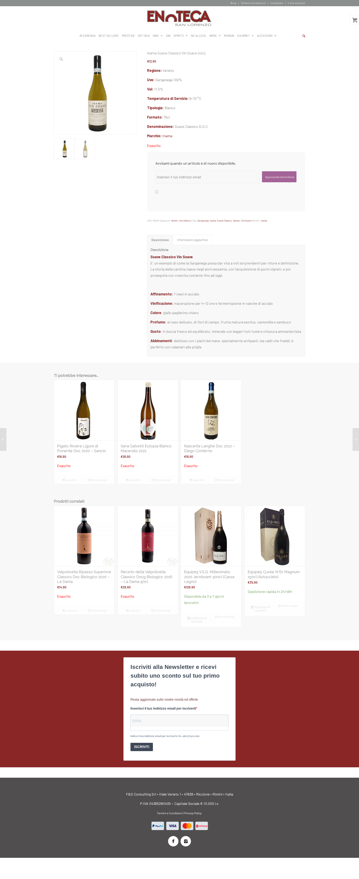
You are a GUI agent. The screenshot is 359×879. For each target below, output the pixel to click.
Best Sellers (109, 35)
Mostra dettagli (98, 480)
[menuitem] (234, 3)
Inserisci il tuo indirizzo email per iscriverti (163, 708)
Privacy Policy (193, 813)
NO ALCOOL (199, 35)
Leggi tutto (71, 480)
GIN (168, 35)
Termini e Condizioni (253, 3)
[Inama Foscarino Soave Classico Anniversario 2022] (356, 439)
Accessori (265, 35)
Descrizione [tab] (160, 240)
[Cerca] (303, 36)
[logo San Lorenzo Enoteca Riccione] (179, 18)
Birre (213, 35)
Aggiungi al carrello (198, 619)
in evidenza (88, 35)
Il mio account (296, 3)
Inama (167, 135)
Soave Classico (224, 220)
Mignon (229, 35)
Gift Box (144, 35)
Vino (156, 35)
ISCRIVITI (141, 747)
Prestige (128, 35)
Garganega (203, 220)
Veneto (174, 220)
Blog (233, 3)
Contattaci (276, 3)
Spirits (178, 35)
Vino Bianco (185, 220)
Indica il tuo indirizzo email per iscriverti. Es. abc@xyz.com (164, 736)
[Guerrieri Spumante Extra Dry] (3, 439)
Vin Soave (246, 220)
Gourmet (243, 35)
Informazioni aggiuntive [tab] (192, 240)
